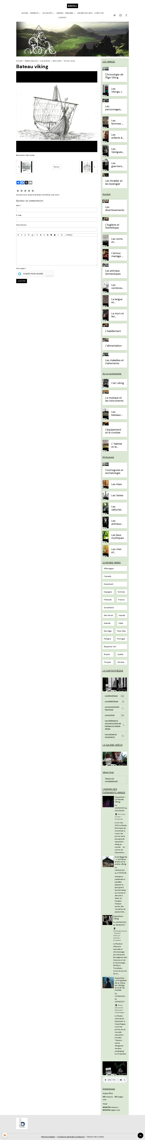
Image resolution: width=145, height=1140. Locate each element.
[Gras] (18, 235)
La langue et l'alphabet (117, 301)
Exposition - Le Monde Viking (120, 799)
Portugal (121, 639)
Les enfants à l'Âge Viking (116, 136)
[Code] (58, 235)
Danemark (108, 584)
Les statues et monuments (114, 735)
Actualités (47, 13)
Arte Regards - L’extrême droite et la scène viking (121, 860)
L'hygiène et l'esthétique (112, 226)
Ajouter (21, 281)
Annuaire (69, 13)
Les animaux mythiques (117, 522)
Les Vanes (117, 495)
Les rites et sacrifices (117, 551)
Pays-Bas (121, 631)
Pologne (107, 639)
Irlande (122, 615)
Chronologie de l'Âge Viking (114, 76)
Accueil (25, 13)
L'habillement (113, 331)
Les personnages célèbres (113, 108)
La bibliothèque (114, 696)
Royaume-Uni (110, 646)
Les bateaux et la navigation (117, 414)
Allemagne (109, 568)
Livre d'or (99, 13)
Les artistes (45, 61)
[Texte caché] (48, 235)
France (121, 600)
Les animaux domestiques (113, 272)
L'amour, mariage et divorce (117, 255)
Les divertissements (114, 209)
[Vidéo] (55, 235)
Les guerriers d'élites (116, 165)
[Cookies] (4, 1135)
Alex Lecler (57, 61)
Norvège (108, 631)
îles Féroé (108, 615)
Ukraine (120, 662)
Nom (18, 205)
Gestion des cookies (95, 1137)
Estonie (121, 592)
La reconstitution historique (114, 708)
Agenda (60, 13)
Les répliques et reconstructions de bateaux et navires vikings (115, 724)
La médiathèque (114, 701)
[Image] (51, 235)
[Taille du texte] (28, 235)
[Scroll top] (140, 1135)
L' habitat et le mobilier (116, 445)
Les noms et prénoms (117, 241)
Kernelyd (34, 13)
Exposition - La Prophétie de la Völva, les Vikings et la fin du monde (121, 984)
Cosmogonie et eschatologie (114, 472)
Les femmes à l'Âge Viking (117, 122)
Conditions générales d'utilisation (71, 1137)
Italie (120, 623)
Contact (62, 17)
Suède (120, 654)
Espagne (108, 592)
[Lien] (44, 235)
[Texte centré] (40, 235)
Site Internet (21, 225)
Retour (56, 167)
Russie (107, 654)
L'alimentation (113, 345)
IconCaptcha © (49, 276)
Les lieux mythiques (117, 537)
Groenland (109, 607)
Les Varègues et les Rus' (117, 151)
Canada (107, 576)
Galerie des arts (85, 13)
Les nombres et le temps (116, 287)
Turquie (107, 662)
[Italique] (21, 235)
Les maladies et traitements (114, 362)
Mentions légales (48, 1137)
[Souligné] (25, 235)
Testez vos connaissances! (111, 779)
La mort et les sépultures (117, 315)
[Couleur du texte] (32, 235)
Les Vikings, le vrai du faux (117, 90)
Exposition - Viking (118, 917)
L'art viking (117, 383)
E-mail (18, 215)
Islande (107, 623)
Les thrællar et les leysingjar (113, 182)
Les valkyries (116, 508)
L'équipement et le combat (113, 431)
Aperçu (69, 235)
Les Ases (116, 484)
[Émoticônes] (62, 235)
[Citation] (37, 235)
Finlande (108, 600)
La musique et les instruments (114, 399)
